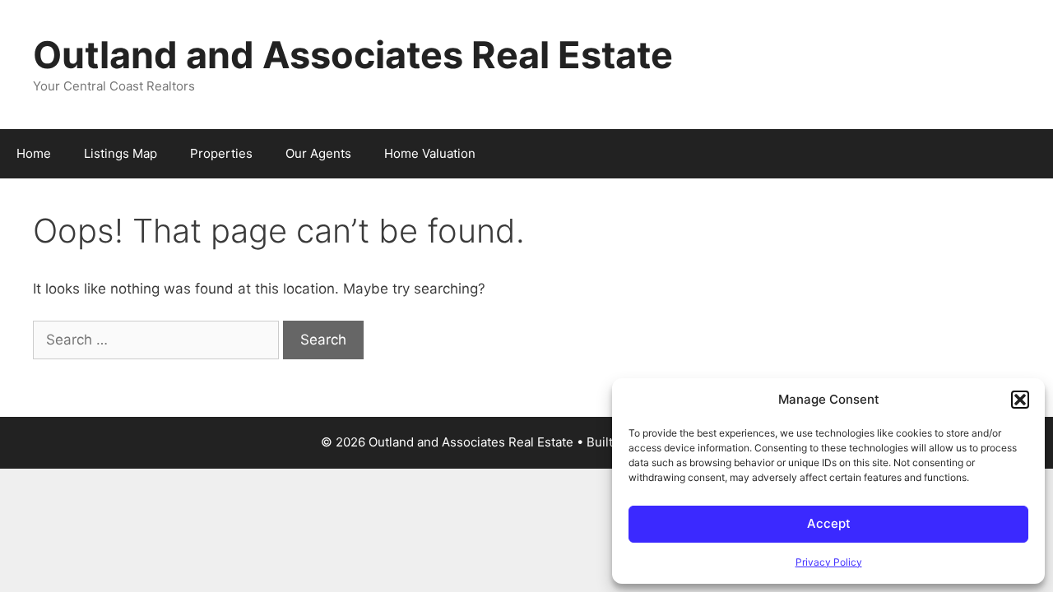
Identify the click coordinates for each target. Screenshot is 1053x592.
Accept (829, 523)
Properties (221, 153)
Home (33, 153)
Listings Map (120, 153)
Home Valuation (429, 153)
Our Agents (318, 153)
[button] (1020, 399)
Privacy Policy (829, 562)
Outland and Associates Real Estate (353, 54)
